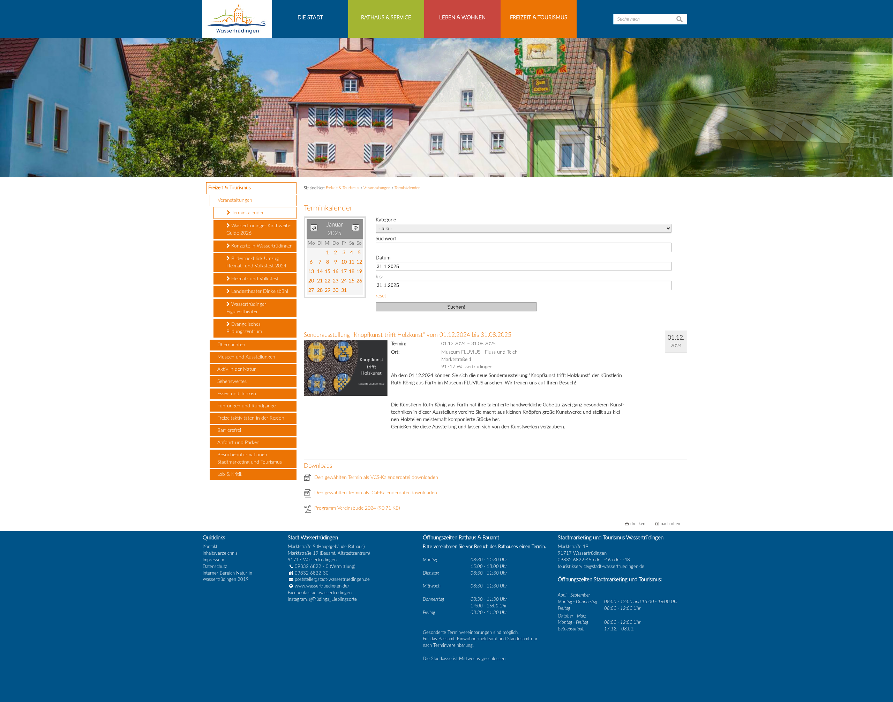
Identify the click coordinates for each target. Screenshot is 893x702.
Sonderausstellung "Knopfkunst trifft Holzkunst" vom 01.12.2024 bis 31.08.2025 (407, 335)
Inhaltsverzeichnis (220, 553)
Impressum (213, 560)
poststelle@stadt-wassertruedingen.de (332, 579)
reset (381, 296)
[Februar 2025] (355, 229)
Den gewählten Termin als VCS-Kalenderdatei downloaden (376, 477)
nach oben (670, 524)
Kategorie (386, 219)
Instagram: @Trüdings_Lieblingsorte (322, 599)
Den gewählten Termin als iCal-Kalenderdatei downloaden (375, 492)
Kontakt (210, 547)
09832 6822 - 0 (312, 566)
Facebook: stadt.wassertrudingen (320, 593)
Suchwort (386, 238)
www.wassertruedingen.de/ (322, 586)
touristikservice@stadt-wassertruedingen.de (601, 566)
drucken (637, 524)
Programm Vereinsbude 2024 (357, 508)
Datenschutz (215, 566)
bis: (379, 276)
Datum (383, 258)
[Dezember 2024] (313, 229)
